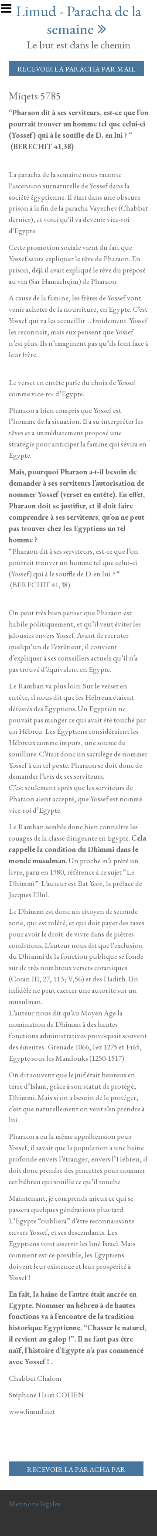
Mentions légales (34, 1504)
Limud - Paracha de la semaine (78, 19)
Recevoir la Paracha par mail (76, 69)
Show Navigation (10, 11)
